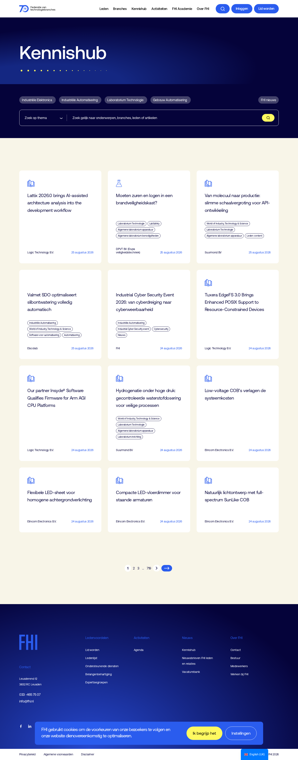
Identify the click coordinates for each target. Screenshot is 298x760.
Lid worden (266, 8)
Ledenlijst (91, 658)
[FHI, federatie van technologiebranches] (37, 8)
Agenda (139, 650)
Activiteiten (159, 9)
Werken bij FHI (239, 674)
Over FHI (203, 9)
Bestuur (235, 658)
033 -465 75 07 (30, 694)
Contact (25, 667)
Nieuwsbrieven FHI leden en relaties (197, 660)
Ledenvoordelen (96, 638)
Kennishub (139, 9)
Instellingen (241, 733)
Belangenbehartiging (98, 674)
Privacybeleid (27, 754)
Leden (104, 9)
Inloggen (242, 8)
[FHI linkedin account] (29, 727)
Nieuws (187, 638)
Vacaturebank (191, 671)
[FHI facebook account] (21, 727)
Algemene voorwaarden (58, 754)
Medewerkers (239, 666)
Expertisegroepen (96, 682)
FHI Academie (182, 9)
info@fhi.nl (26, 701)
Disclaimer (87, 754)
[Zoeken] (223, 8)
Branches (119, 9)
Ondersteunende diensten (102, 666)
